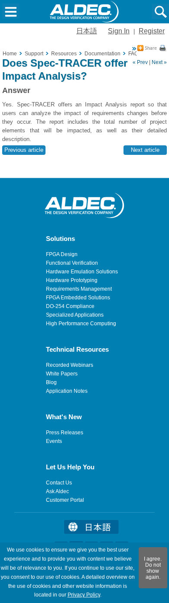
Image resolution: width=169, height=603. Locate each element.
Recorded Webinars (69, 365)
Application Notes (67, 391)
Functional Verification (72, 263)
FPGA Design (62, 254)
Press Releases (64, 433)
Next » (159, 62)
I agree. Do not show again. (153, 568)
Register (152, 31)
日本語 (86, 31)
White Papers (62, 374)
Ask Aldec (57, 491)
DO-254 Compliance (70, 306)
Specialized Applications (75, 315)
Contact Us (59, 483)
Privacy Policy (84, 595)
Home (10, 54)
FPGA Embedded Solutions (78, 298)
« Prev (140, 62)
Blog (51, 382)
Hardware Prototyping (72, 280)
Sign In (119, 31)
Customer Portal (65, 500)
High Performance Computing (81, 324)
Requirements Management (79, 289)
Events (54, 441)
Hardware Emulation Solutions (82, 272)
